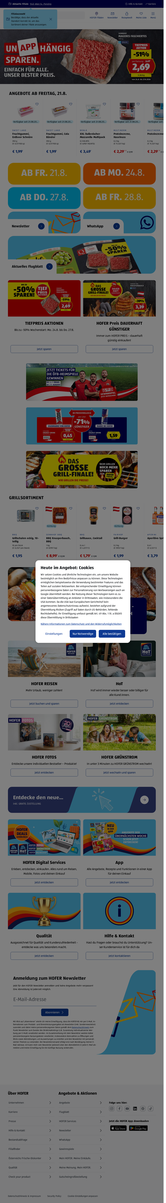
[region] (83, 601)
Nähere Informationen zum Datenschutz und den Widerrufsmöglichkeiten (81, 624)
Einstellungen (54, 634)
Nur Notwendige (83, 634)
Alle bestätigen (112, 634)
